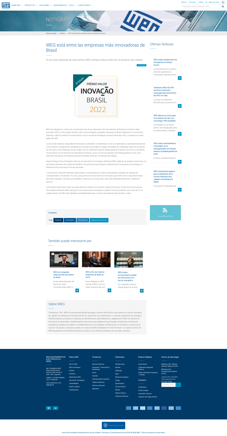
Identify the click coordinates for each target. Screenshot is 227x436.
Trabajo (200, 2)
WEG (5, 5)
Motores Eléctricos (98, 364)
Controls (95, 376)
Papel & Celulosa (120, 393)
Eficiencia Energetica (121, 377)
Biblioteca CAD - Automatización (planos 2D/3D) (169, 371)
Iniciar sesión (214, 2)
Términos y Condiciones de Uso (114, 433)
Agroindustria (119, 383)
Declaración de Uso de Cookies (89, 433)
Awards (58, 220)
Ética (71, 5)
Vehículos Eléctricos (121, 396)
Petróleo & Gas (120, 364)
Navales (117, 367)
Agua (117, 374)
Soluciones (44, 5)
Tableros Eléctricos (98, 382)
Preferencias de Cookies (115, 425)
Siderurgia (118, 370)
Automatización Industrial (100, 379)
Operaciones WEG (75, 377)
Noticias (184, 2)
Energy (117, 380)
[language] (223, 2)
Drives (94, 372)
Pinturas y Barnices (98, 385)
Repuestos (95, 389)
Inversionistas (60, 5)
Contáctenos (84, 5)
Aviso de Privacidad (69, 433)
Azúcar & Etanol (120, 387)
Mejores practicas (99, 220)
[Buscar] (222, 7)
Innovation (69, 220)
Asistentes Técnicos (145, 393)
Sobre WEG (15, 5)
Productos (30, 5)
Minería (117, 390)
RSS (128, 433)
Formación (192, 2)
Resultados (83, 220)
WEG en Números (74, 367)
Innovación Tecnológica (77, 380)
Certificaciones (74, 390)
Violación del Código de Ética (147, 397)
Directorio (72, 374)
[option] (64, 270)
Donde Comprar (143, 390)
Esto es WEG (73, 364)
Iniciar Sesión (142, 364)
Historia (71, 370)
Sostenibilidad (73, 383)
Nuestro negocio (74, 387)
